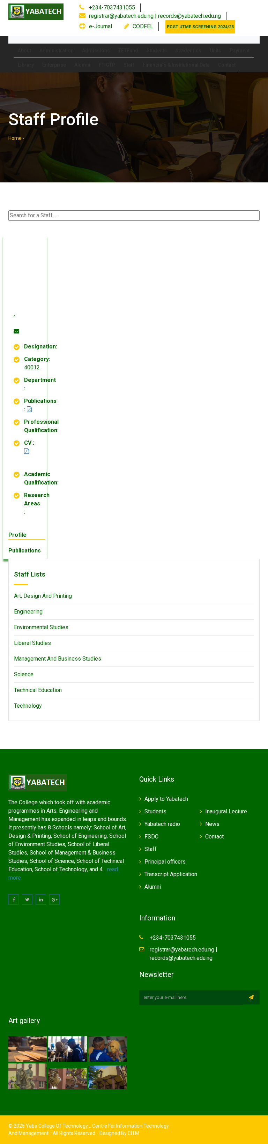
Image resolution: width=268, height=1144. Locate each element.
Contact (227, 65)
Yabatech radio (162, 824)
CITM (133, 1133)
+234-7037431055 (111, 7)
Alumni (82, 65)
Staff (129, 65)
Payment (240, 50)
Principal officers (165, 861)
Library (26, 65)
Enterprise (54, 65)
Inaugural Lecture (226, 811)
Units (215, 50)
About (24, 50)
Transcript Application (170, 874)
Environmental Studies (41, 627)
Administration (56, 50)
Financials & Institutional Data (176, 65)
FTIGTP (107, 65)
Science (24, 674)
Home (15, 138)
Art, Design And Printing (43, 596)
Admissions (96, 50)
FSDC (151, 836)
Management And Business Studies (57, 658)
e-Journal (100, 26)
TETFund (128, 50)
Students (157, 50)
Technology (28, 705)
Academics (188, 50)
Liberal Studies (32, 643)
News (212, 824)
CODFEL (143, 26)
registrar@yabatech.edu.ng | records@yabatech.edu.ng (155, 16)
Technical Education (38, 690)
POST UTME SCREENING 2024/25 (200, 26)
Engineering (28, 611)
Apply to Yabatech (166, 799)
